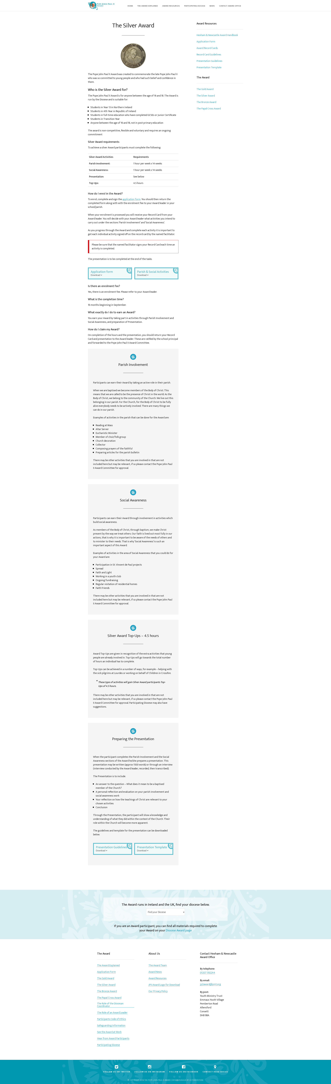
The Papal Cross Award (209, 108)
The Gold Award (205, 89)
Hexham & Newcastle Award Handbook (217, 35)
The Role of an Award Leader (112, 1012)
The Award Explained (108, 965)
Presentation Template (152, 849)
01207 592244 (207, 972)
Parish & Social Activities (153, 273)
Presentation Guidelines (111, 849)
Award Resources (158, 978)
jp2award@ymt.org (210, 984)
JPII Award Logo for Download (164, 985)
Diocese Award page (179, 930)
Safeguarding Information (111, 1025)
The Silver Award (206, 95)
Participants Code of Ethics (111, 1019)
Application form (102, 273)
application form (131, 199)
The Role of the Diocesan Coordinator (110, 1005)
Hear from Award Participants (113, 1038)
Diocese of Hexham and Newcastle (101, 5)
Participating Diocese (108, 1045)
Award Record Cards (207, 48)
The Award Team (158, 965)
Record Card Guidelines (209, 54)
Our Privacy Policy (158, 991)
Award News (155, 972)
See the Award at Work (109, 1032)
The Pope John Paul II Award (157, 1080)
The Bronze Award (206, 102)
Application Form (206, 41)
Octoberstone (196, 1080)
